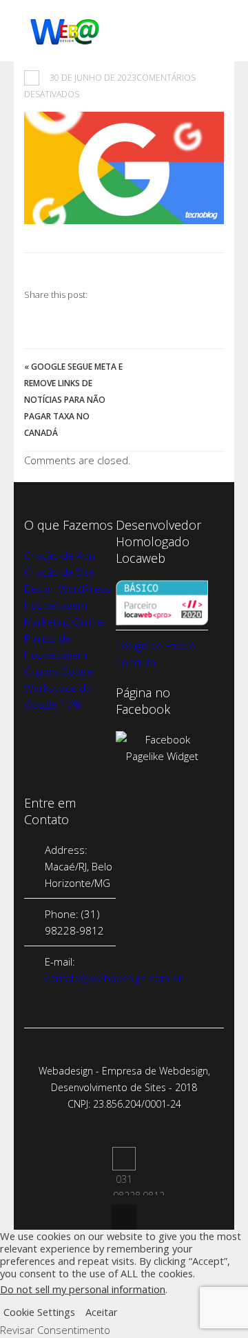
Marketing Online (63, 621)
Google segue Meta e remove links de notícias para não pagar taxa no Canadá (73, 400)
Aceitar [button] (101, 1312)
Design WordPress (68, 588)
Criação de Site (59, 572)
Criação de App (59, 555)
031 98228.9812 (124, 1158)
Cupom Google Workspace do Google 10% (59, 687)
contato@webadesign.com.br (114, 978)
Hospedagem (55, 605)
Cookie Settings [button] (39, 1312)
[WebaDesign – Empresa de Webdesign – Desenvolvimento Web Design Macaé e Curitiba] (65, 42)
